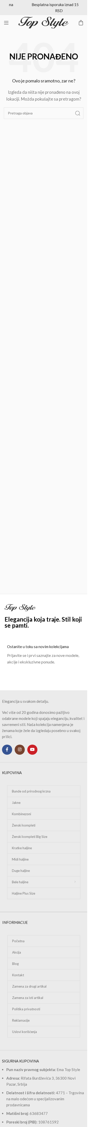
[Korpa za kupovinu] (81, 23)
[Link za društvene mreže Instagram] (20, 750)
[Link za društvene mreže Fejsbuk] (7, 750)
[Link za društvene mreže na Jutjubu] (32, 750)
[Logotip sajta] (43, 22)
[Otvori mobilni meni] (6, 23)
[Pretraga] (77, 113)
